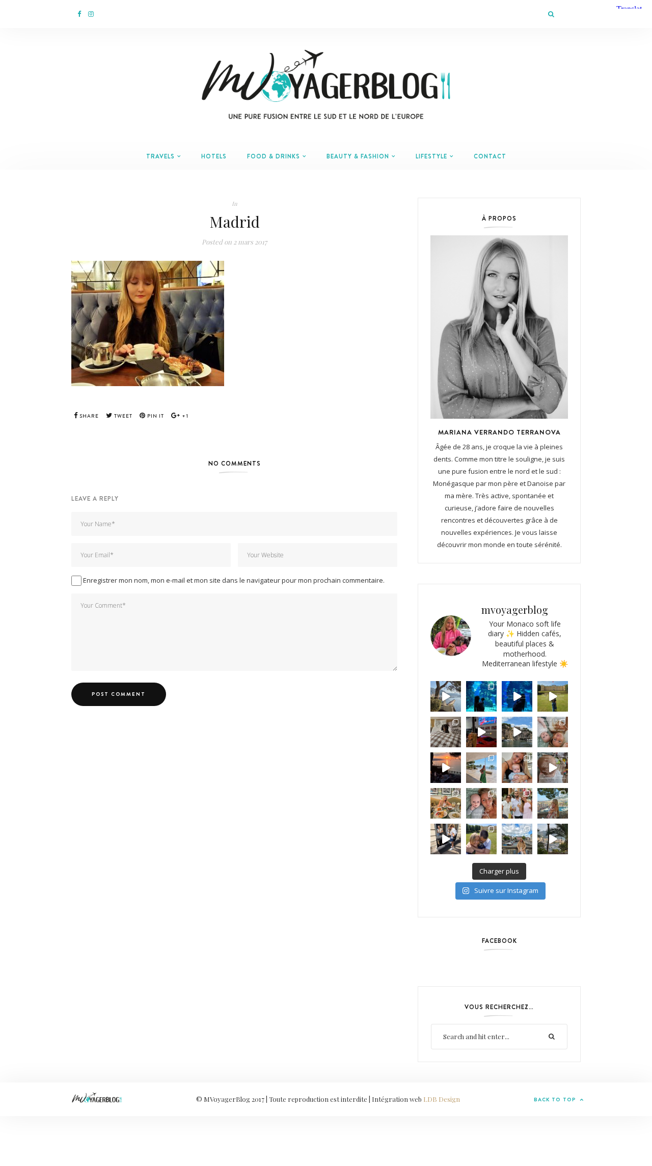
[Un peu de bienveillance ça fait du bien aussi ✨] (481, 803)
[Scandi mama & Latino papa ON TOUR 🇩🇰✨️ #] (481, 839)
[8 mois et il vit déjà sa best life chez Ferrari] (481, 732)
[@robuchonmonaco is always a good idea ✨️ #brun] (445, 803)
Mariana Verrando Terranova (499, 432)
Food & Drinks (273, 156)
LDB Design (441, 1099)
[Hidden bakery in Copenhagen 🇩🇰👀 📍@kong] (445, 839)
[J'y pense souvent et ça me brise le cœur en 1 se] (445, 732)
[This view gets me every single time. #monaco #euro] (517, 732)
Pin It (155, 416)
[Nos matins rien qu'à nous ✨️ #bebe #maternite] (445, 767)
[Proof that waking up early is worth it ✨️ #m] (552, 839)
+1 (184, 416)
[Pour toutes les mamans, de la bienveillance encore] (517, 767)
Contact (490, 156)
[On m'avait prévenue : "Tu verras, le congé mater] (552, 803)
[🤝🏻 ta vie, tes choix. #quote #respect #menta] (552, 696)
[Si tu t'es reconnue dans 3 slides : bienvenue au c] (552, 732)
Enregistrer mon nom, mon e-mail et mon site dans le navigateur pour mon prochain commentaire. (234, 580)
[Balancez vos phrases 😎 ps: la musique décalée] (552, 767)
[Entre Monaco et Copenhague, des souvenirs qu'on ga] (517, 803)
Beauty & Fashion (358, 156)
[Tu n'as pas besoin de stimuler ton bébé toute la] (517, 696)
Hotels (214, 156)
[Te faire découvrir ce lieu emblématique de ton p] (481, 696)
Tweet (122, 416)
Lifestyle (431, 156)
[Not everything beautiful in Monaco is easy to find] (445, 696)
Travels (160, 156)
